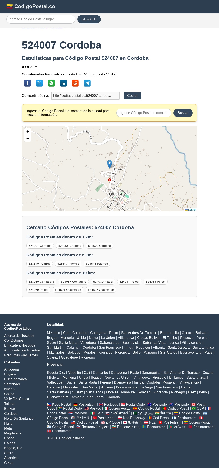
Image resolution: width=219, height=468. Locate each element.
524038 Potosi (155, 281)
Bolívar (54, 377)
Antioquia (11, 369)
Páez (192, 392)
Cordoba (11, 413)
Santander (12, 384)
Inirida (128, 347)
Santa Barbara (179, 347)
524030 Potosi (103, 281)
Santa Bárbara (58, 392)
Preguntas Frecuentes (21, 355)
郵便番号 (135, 422)
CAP (99, 413)
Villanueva (126, 338)
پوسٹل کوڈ (145, 413)
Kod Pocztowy (134, 418)
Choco (9, 438)
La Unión (123, 377)
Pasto (113, 333)
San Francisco (110, 347)
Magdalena (12, 433)
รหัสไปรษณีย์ (120, 413)
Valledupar (88, 342)
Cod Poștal (161, 418)
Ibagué (96, 377)
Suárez (77, 392)
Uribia (81, 338)
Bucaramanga (203, 347)
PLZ (152, 422)
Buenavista (131, 342)
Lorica (174, 342)
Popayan (143, 347)
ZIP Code (113, 422)
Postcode (111, 404)
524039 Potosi (38, 289)
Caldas (9, 443)
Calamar (73, 347)
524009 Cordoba (99, 245)
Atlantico (11, 458)
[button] (109, 164)
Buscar (183, 113)
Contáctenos (14, 340)
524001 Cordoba (40, 245)
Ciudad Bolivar (148, 338)
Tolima (9, 404)
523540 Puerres (39, 263)
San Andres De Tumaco (139, 333)
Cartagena (98, 333)
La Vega (160, 342)
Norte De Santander (19, 418)
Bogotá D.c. (56, 372)
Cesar (8, 463)
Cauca (9, 394)
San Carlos (168, 352)
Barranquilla (169, 333)
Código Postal (119, 408)
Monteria (67, 338)
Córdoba (153, 382)
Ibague (52, 338)
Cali (66, 333)
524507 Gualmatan (101, 289)
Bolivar (9, 408)
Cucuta (187, 333)
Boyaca (10, 374)
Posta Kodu (106, 418)
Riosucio (187, 338)
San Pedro (95, 397)
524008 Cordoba (69, 245)
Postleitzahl (87, 404)
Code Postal (56, 413)
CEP (200, 408)
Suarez (52, 357)
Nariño (9, 389)
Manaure (150, 352)
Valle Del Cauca (16, 399)
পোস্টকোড (180, 427)
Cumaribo (79, 333)
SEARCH (89, 19)
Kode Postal (61, 404)
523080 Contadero (41, 281)
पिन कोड (165, 413)
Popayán (169, 382)
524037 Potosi (129, 281)
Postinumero (187, 418)
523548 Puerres (97, 263)
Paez (208, 352)
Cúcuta (208, 372)
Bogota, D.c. (13, 448)
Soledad (74, 352)
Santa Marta (68, 342)
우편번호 (83, 418)
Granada (113, 397)
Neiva (93, 338)
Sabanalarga (110, 342)
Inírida (139, 382)
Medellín (74, 372)
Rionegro (88, 357)
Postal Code (135, 404)
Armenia (77, 397)
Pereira (202, 338)
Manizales (57, 352)
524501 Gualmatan (68, 289)
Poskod (95, 408)
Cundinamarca (15, 379)
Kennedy (105, 352)
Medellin (53, 333)
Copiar (132, 95)
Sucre (8, 453)
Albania (159, 347)
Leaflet (192, 209)
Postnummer (156, 427)
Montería (69, 377)
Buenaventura (190, 352)
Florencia (122, 352)
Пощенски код (128, 427)
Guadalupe (69, 357)
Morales (89, 352)
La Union (108, 338)
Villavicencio (191, 342)
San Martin (55, 347)
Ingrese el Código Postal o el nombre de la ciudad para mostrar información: (68, 113)
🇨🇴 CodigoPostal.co (30, 6)
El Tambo (170, 338)
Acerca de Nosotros (19, 335)
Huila (8, 423)
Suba (147, 342)
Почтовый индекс (95, 427)
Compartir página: (35, 95)
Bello (137, 352)
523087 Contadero (73, 281)
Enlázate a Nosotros (19, 345)
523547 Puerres (68, 263)
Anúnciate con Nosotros (22, 350)
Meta (8, 428)
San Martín (90, 387)
